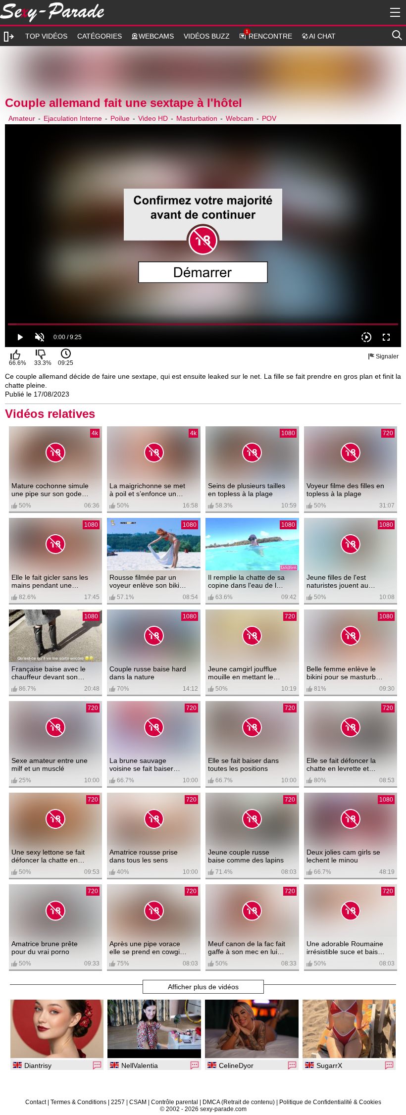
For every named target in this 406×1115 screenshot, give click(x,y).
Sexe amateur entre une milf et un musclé (49, 764)
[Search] (397, 33)
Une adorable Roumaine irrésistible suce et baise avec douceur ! (344, 948)
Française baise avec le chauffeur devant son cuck (48, 673)
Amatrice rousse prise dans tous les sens (143, 856)
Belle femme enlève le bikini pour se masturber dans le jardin (344, 673)
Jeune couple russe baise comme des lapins (246, 856)
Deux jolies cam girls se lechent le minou (343, 856)
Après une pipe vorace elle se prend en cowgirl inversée (146, 948)
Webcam (240, 118)
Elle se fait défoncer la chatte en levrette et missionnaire (341, 764)
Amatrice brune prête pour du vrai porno (44, 948)
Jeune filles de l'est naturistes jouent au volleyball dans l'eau (337, 581)
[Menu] (393, 12)
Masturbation (196, 118)
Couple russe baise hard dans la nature (147, 673)
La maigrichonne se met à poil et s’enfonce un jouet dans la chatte (147, 490)
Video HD (153, 118)
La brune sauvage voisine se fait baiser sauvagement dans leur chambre (146, 764)
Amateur (21, 118)
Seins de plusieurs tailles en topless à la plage (246, 490)
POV (269, 118)
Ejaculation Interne (73, 118)
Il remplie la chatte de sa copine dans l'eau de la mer (246, 581)
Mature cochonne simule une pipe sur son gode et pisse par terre (50, 490)
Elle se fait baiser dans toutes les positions (243, 764)
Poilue (120, 118)
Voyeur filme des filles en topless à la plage (345, 490)
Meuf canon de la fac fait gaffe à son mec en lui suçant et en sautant (246, 948)
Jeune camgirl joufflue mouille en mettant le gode (242, 673)
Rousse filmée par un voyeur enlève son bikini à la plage (147, 581)
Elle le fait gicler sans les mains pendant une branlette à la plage (49, 581)
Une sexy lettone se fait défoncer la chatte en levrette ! (48, 856)
